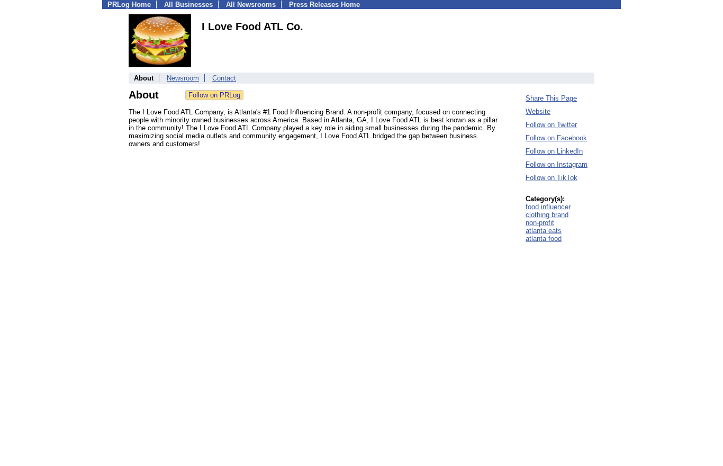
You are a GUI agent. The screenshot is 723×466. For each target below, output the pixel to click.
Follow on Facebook (556, 138)
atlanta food (544, 239)
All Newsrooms (251, 4)
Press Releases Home (324, 4)
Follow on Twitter (551, 125)
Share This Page (551, 98)
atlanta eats (544, 231)
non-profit (540, 223)
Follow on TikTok (551, 178)
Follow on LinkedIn (554, 151)
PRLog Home (129, 4)
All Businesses (188, 4)
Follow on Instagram (557, 164)
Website (538, 111)
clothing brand (547, 215)
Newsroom (183, 78)
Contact (224, 78)
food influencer (548, 207)
